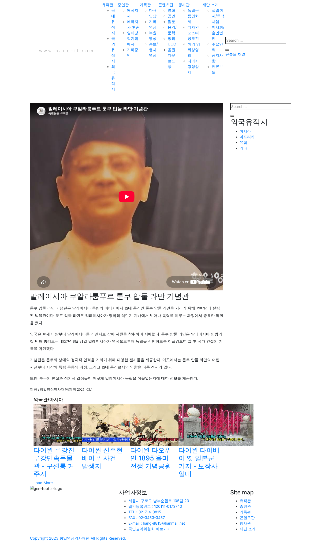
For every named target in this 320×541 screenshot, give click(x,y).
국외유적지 (113, 49)
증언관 (123, 4)
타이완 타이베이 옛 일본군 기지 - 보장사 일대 (199, 462)
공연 (171, 16)
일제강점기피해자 (132, 38)
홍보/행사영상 (153, 50)
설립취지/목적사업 (218, 16)
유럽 (243, 142)
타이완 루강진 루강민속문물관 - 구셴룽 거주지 (53, 462)
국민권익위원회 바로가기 (149, 528)
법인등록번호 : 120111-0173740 (155, 506)
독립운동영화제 (193, 16)
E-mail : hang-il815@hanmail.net (156, 523)
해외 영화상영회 (194, 50)
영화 (171, 10)
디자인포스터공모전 (193, 33)
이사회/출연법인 (218, 33)
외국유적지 (113, 77)
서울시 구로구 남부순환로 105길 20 (158, 500)
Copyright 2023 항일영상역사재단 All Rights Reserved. (78, 538)
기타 (243, 148)
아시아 (245, 131)
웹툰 (171, 21)
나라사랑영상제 (193, 66)
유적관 (107, 4)
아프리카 (247, 136)
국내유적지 (113, 21)
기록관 (145, 4)
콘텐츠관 (165, 4)
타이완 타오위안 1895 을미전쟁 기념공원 (150, 458)
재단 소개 (210, 4)
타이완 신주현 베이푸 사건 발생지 (102, 458)
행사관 (184, 4)
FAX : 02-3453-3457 (146, 517)
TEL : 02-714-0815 (144, 512)
